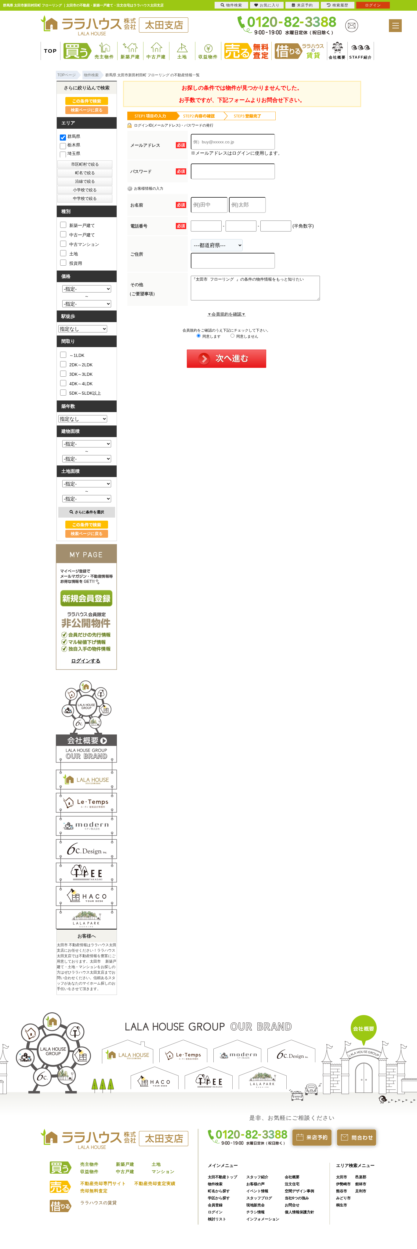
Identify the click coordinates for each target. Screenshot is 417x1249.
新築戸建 (130, 57)
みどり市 (343, 1198)
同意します (211, 336)
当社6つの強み (297, 1198)
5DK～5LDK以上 (85, 393)
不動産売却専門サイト (103, 1183)
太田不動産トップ (222, 1177)
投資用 (75, 263)
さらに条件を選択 (89, 512)
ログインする (85, 660)
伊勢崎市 (343, 1184)
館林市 (360, 1184)
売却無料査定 (94, 1190)
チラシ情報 (255, 1212)
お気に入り (270, 5)
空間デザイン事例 (299, 1191)
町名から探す (219, 1191)
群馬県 (73, 136)
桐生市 (341, 1205)
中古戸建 (156, 57)
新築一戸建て (82, 225)
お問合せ (292, 1205)
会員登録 (215, 1205)
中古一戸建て (82, 234)
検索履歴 (340, 5)
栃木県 (73, 144)
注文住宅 (292, 1184)
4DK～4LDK (80, 383)
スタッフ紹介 (257, 1177)
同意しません (246, 336)
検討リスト (217, 1219)
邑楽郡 (360, 1177)
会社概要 (335, 57)
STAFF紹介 (353, 57)
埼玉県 (73, 153)
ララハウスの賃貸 (98, 1202)
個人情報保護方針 (299, 1212)
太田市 (341, 1177)
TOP (50, 51)
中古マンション (84, 244)
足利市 (360, 1191)
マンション (163, 1171)
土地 (182, 57)
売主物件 (104, 57)
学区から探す (219, 1198)
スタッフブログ (259, 1198)
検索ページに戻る (87, 110)
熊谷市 (341, 1191)
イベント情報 (257, 1191)
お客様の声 (255, 1184)
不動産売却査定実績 (155, 1183)
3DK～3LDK (80, 374)
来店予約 (305, 5)
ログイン (215, 1212)
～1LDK (76, 355)
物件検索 (215, 1184)
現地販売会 (255, 1205)
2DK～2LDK (80, 364)
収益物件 (208, 57)
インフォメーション (262, 1219)
